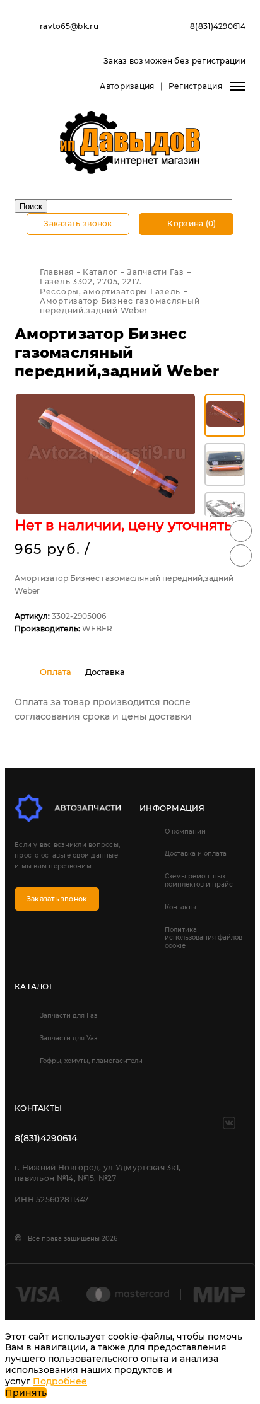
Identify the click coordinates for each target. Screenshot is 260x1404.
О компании (185, 831)
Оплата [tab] (55, 672)
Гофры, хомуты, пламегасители (91, 1061)
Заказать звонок (78, 223)
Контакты (180, 907)
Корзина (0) (190, 223)
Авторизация (127, 86)
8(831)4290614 (217, 26)
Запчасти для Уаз (68, 1038)
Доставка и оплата (196, 853)
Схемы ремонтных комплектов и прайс (199, 880)
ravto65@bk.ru (69, 26)
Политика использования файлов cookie (203, 938)
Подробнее (60, 1381)
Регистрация (195, 86)
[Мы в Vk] (229, 1123)
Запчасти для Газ (68, 1015)
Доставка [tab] (105, 672)
